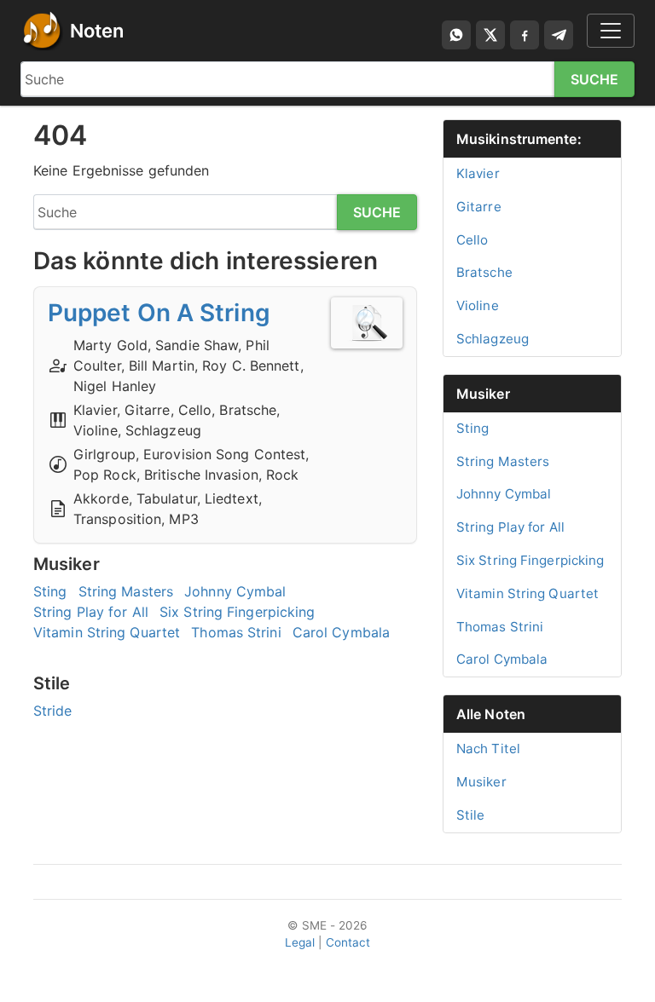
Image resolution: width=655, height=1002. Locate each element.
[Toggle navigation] (611, 31)
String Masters (125, 591)
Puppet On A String (159, 312)
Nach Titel (488, 748)
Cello (472, 240)
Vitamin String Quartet (106, 632)
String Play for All (90, 611)
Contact (348, 942)
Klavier (478, 173)
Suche (595, 79)
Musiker (483, 393)
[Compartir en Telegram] (558, 34)
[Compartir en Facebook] (524, 34)
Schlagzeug (492, 339)
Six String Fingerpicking (237, 611)
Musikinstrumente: (519, 138)
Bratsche (484, 272)
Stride (52, 710)
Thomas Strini (236, 632)
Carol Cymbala (341, 632)
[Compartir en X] (490, 34)
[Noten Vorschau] (367, 322)
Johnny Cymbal (235, 591)
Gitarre (478, 207)
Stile (470, 815)
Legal (300, 942)
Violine (477, 305)
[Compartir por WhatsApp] (456, 34)
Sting (50, 591)
